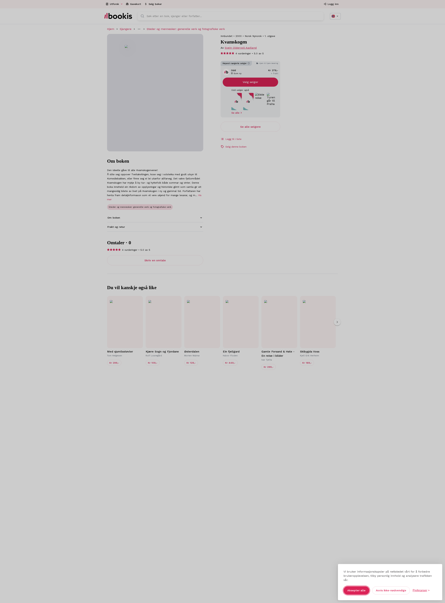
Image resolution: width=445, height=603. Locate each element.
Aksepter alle (356, 590)
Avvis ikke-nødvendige (391, 590)
